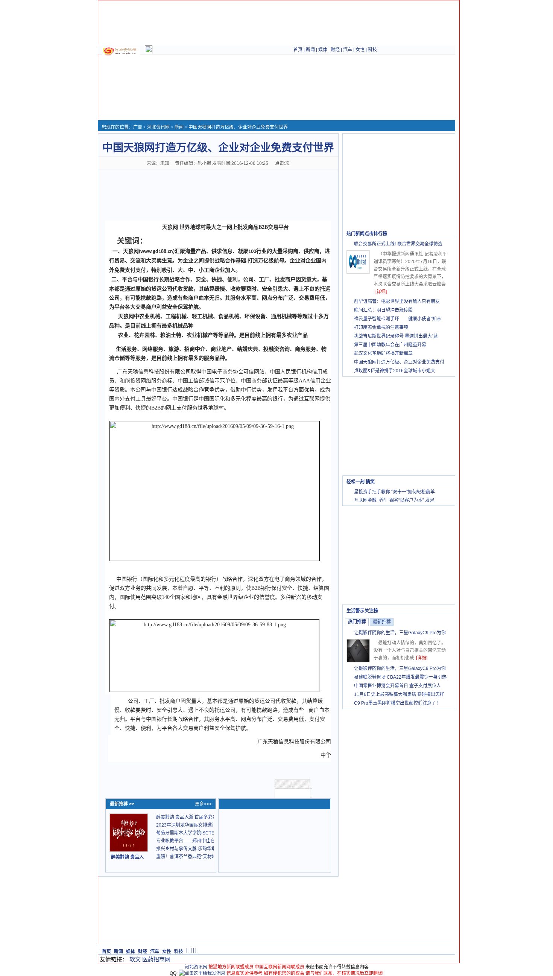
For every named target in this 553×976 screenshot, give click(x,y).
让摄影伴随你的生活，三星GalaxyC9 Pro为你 (400, 632)
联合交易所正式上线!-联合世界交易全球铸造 (398, 244)
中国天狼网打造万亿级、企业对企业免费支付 (399, 362)
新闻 (310, 49)
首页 (297, 49)
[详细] (381, 291)
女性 (360, 49)
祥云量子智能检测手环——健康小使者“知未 (397, 318)
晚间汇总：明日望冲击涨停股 (383, 310)
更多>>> (203, 804)
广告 (137, 127)
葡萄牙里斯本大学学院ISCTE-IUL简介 (194, 833)
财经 (335, 49)
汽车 (347, 49)
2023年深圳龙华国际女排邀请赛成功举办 (197, 825)
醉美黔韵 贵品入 (127, 857)
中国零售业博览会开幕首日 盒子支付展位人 (397, 685)
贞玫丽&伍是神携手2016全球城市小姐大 (394, 370)
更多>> (444, 233)
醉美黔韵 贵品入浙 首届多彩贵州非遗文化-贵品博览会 (210, 817)
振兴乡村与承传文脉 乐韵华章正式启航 (195, 848)
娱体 (322, 49)
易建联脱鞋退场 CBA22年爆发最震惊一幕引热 (400, 677)
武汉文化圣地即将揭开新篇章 (383, 353)
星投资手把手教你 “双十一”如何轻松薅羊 (394, 492)
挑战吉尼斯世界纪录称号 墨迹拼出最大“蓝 (396, 336)
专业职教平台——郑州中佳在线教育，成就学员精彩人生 (212, 841)
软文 (135, 959)
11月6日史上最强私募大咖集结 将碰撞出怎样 (399, 694)
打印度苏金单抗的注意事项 (381, 327)
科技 (372, 49)
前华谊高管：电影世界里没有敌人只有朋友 (397, 301)
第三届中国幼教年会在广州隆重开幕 (390, 344)
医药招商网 (156, 959)
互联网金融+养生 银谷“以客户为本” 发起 (394, 500)
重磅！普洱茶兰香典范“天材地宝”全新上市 (198, 856)
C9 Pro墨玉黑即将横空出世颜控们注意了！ (397, 703)
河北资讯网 (158, 127)
